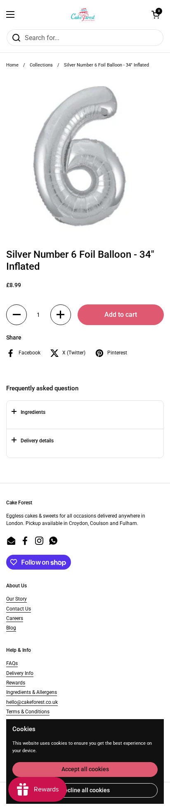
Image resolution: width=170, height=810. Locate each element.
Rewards (15, 683)
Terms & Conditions (28, 712)
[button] (16, 314)
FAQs (12, 663)
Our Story (16, 599)
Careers (14, 618)
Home (12, 65)
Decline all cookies (85, 790)
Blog (11, 628)
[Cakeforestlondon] (83, 14)
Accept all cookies (85, 769)
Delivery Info (19, 673)
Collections (41, 65)
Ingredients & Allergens (31, 692)
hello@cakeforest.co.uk (32, 702)
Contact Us (18, 609)
